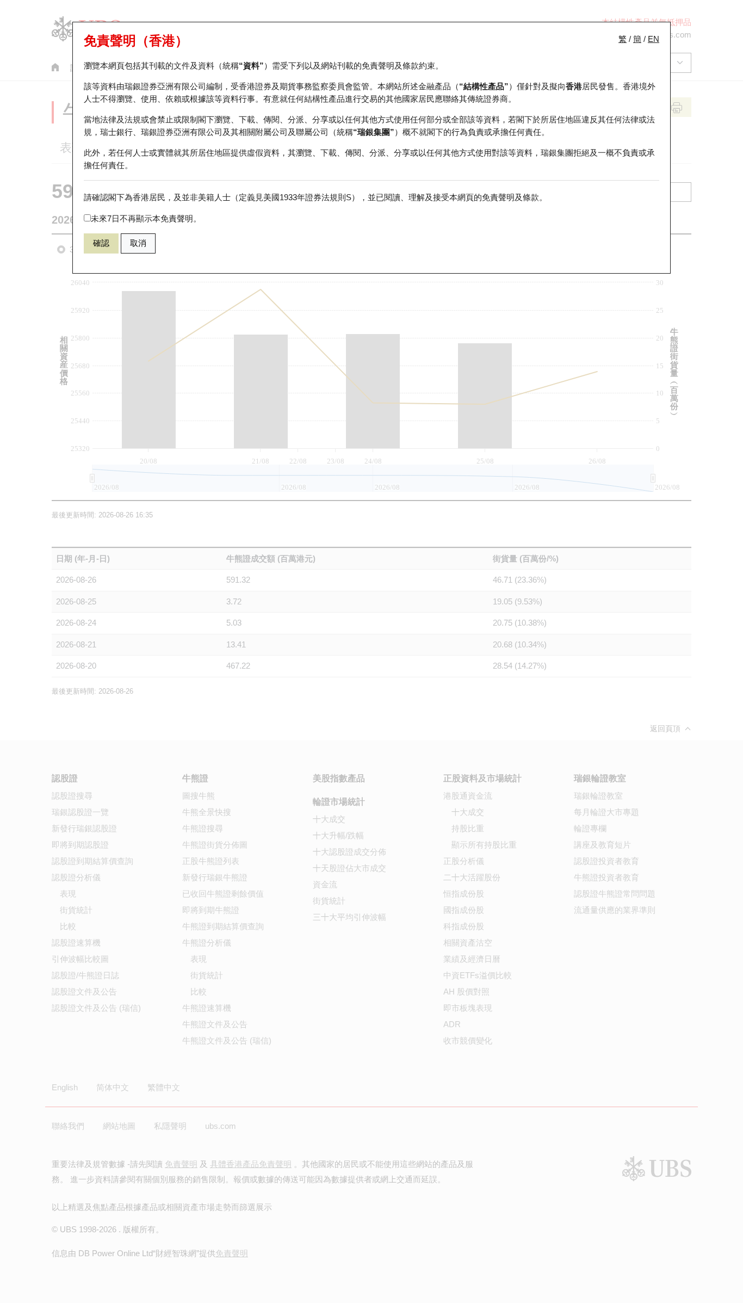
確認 (101, 243)
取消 (138, 243)
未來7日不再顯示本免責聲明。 (146, 218)
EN (653, 39)
